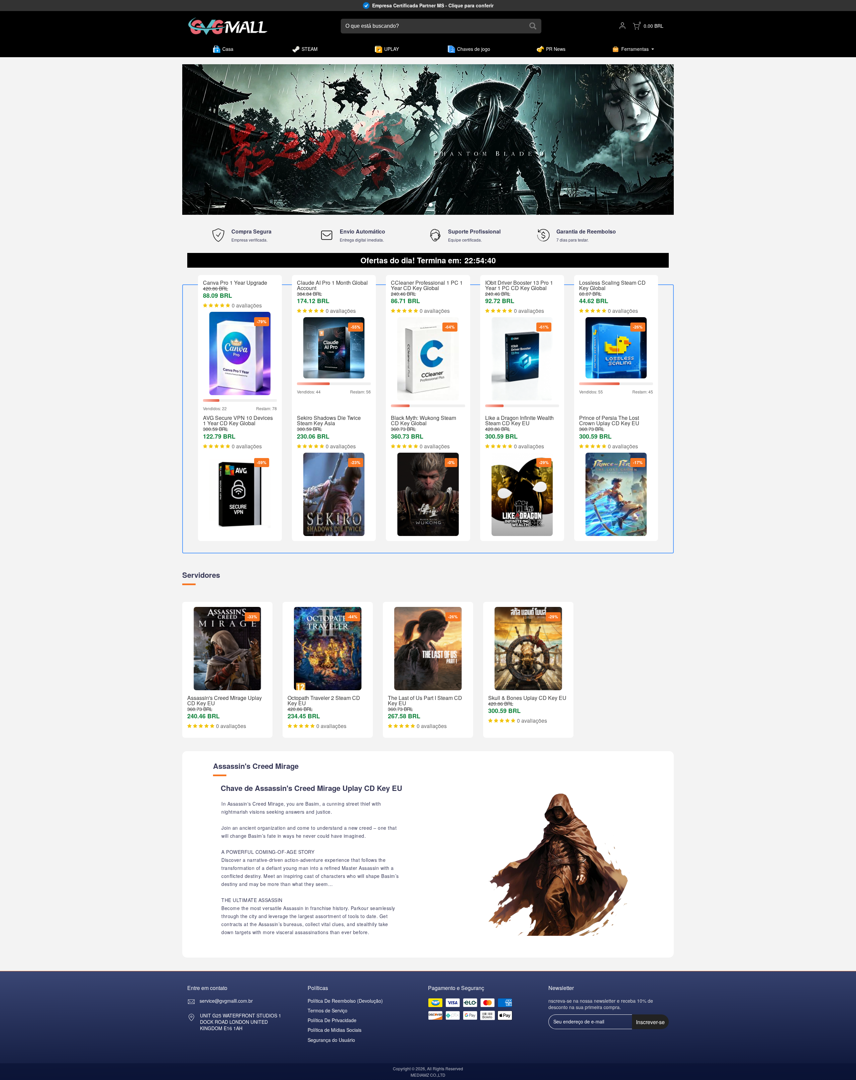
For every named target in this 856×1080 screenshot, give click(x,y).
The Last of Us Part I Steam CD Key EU (425, 700)
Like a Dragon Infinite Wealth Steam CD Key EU (519, 420)
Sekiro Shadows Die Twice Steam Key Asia (329, 420)
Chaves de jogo (473, 49)
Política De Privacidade (332, 1020)
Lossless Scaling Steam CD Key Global (612, 285)
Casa (227, 49)
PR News (555, 49)
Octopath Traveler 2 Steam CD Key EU (324, 700)
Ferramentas (635, 49)
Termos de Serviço (327, 1010)
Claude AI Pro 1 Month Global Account (332, 285)
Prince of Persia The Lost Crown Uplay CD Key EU (609, 420)
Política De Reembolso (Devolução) (345, 1000)
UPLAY (391, 49)
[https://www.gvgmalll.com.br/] (228, 26)
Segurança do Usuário (331, 1040)
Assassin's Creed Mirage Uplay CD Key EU (224, 700)
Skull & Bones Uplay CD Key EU (527, 698)
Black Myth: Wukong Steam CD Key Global (423, 420)
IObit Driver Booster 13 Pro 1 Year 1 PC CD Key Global (519, 285)
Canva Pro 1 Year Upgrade (235, 282)
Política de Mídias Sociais (334, 1029)
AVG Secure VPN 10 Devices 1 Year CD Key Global (238, 420)
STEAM (310, 49)
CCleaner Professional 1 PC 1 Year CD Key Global (427, 285)
